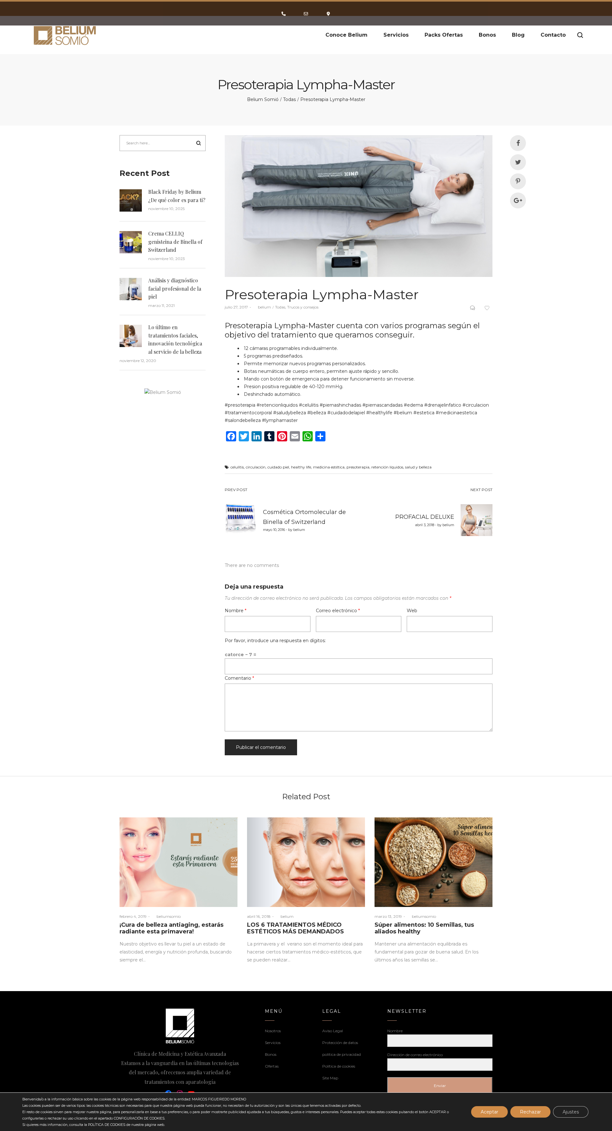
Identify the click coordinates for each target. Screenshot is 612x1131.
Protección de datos (340, 1042)
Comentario (239, 678)
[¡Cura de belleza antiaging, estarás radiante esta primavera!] (178, 862)
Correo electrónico (338, 610)
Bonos (270, 1054)
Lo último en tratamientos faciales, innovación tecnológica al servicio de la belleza (175, 339)
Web (412, 610)
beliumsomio (166, 916)
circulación (256, 467)
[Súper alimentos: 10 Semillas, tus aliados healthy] (433, 862)
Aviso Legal (332, 1030)
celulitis (237, 467)
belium (262, 307)
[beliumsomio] (65, 35)
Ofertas (272, 1066)
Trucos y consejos (302, 307)
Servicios (272, 1042)
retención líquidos (387, 467)
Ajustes (571, 1112)
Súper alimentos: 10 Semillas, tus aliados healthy (424, 928)
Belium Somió (263, 99)
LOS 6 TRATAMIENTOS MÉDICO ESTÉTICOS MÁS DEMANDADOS (295, 928)
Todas (289, 99)
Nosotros (273, 1030)
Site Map (330, 1078)
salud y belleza (418, 467)
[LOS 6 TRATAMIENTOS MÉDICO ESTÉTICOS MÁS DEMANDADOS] (306, 862)
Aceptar (489, 1112)
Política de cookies (338, 1066)
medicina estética (329, 467)
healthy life (301, 467)
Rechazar (530, 1112)
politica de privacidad (341, 1054)
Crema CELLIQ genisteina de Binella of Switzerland (175, 241)
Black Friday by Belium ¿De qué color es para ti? (176, 195)
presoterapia (357, 467)
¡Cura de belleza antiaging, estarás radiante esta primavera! (171, 928)
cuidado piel (278, 467)
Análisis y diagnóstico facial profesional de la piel (174, 288)
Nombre (235, 610)
